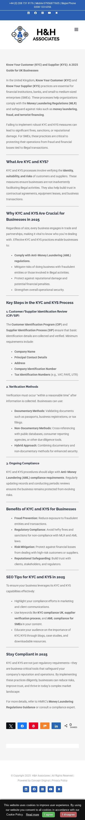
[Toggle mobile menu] (76, 29)
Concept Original (40, 780)
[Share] (22, 726)
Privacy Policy (59, 780)
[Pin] (33, 726)
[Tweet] (10, 726)
